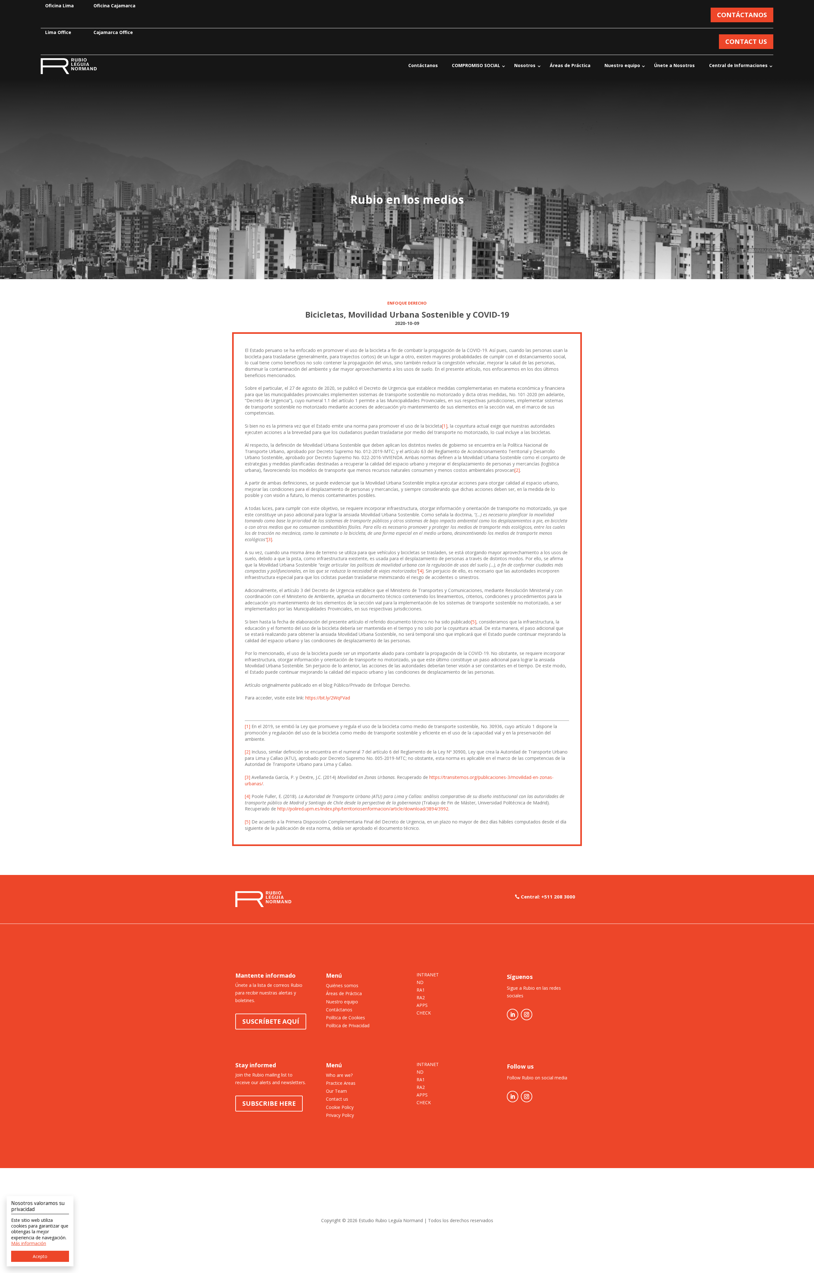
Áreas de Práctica (570, 65)
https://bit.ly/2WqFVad (327, 698)
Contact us (337, 1099)
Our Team (336, 1091)
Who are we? (339, 1075)
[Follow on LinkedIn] (512, 1014)
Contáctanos (423, 65)
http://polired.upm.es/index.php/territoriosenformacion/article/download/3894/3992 (362, 809)
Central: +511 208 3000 (548, 896)
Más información (28, 1243)
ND (420, 982)
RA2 (421, 998)
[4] (421, 571)
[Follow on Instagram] (526, 1014)
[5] (473, 622)
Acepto (40, 1256)
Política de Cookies (345, 1018)
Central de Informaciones (738, 65)
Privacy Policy (340, 1115)
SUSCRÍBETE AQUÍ (270, 1021)
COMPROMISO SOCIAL (476, 65)
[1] (444, 426)
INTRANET (428, 975)
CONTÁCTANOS (742, 14)
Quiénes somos (342, 985)
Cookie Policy (340, 1107)
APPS (422, 1005)
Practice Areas (340, 1083)
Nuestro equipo (622, 65)
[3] (269, 539)
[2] (517, 470)
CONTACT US (746, 41)
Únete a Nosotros (674, 65)
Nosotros (524, 65)
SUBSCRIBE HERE (269, 1103)
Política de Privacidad (347, 1025)
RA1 (421, 990)
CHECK (424, 1013)
